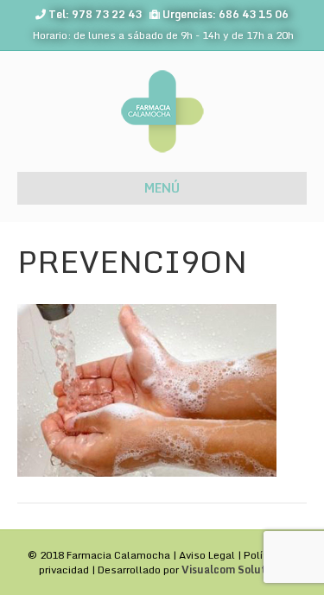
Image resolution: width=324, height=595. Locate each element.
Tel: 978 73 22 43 (95, 14)
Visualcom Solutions (233, 569)
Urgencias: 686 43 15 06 (225, 14)
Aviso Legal (207, 555)
